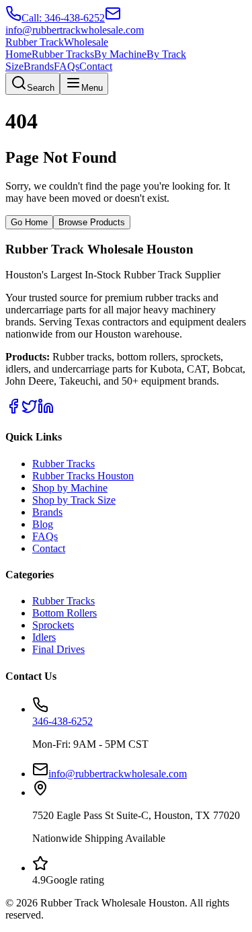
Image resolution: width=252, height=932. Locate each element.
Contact (95, 66)
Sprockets (53, 625)
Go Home (29, 222)
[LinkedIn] (46, 410)
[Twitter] (30, 410)
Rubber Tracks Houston (83, 475)
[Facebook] (13, 410)
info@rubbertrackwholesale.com (117, 773)
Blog (42, 524)
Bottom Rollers (64, 613)
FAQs (66, 66)
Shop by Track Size (74, 500)
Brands (39, 66)
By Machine (120, 54)
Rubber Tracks (63, 54)
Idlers (44, 637)
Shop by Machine (70, 488)
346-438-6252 (62, 721)
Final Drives (58, 649)
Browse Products (91, 222)
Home (18, 54)
